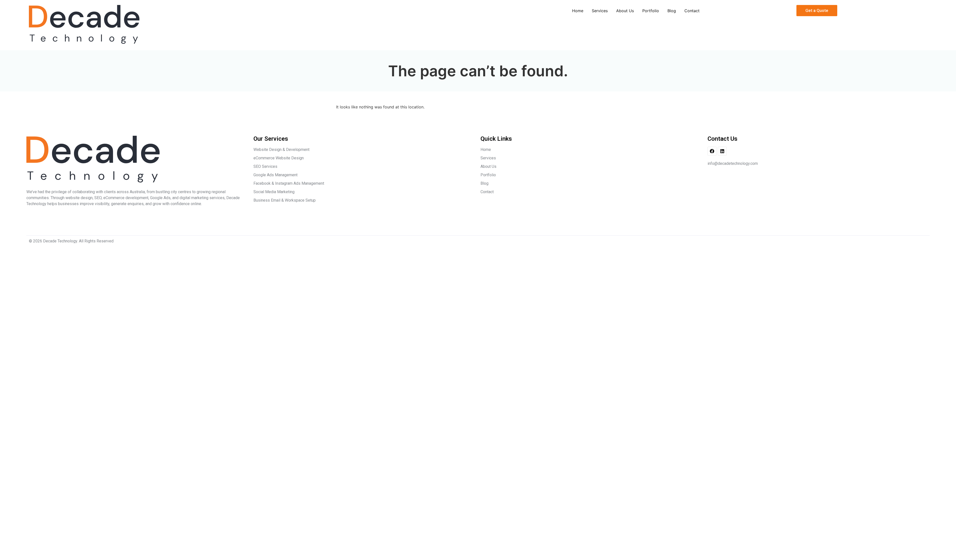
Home (577, 10)
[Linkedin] (722, 151)
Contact (692, 10)
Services (600, 10)
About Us (625, 10)
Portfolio (650, 10)
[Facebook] (712, 151)
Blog (671, 10)
